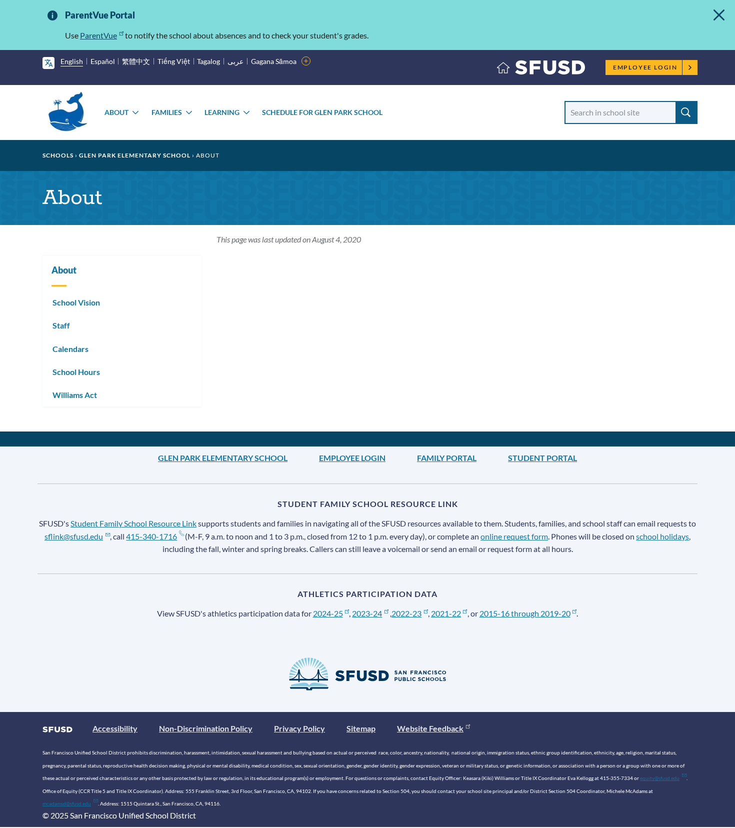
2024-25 (328, 613)
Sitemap (361, 728)
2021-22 (446, 613)
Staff (61, 325)
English (71, 61)
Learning (222, 112)
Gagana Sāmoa (273, 61)
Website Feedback (430, 728)
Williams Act (74, 395)
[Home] (541, 70)
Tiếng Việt (174, 61)
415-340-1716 (151, 536)
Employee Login (645, 67)
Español (102, 61)
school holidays (662, 536)
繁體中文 (136, 61)
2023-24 (367, 613)
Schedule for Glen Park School (322, 112)
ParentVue (98, 35)
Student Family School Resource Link (133, 523)
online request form (514, 536)
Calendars (70, 349)
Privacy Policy (299, 728)
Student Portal (542, 457)
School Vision (76, 302)
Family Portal (446, 457)
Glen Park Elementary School (134, 155)
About (116, 112)
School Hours (76, 371)
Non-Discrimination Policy (205, 728)
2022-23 (407, 613)
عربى (236, 61)
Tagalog (208, 61)
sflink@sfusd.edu (73, 536)
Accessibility (115, 728)
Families (167, 112)
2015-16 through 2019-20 (525, 613)
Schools (58, 155)
